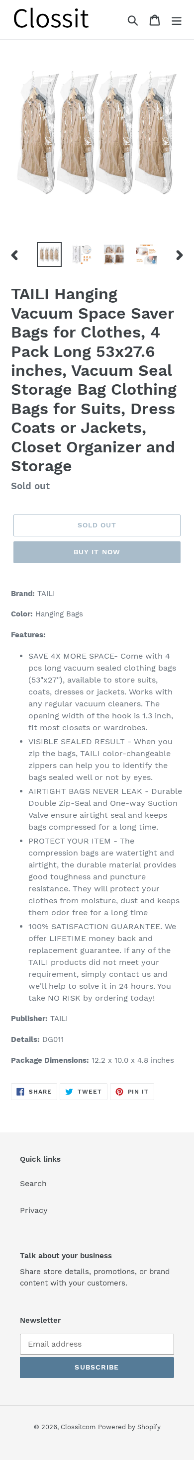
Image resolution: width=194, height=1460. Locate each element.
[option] (49, 254)
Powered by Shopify (129, 1427)
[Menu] (177, 19)
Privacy (34, 1210)
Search (33, 1183)
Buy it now (97, 552)
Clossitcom (78, 1427)
